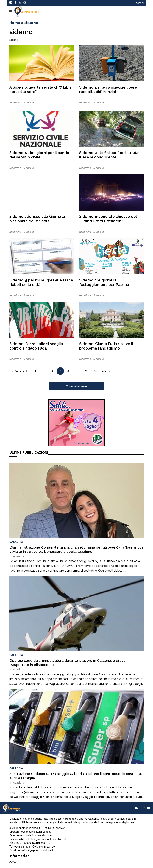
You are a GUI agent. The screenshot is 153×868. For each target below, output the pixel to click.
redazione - (16, 102)
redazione (18, 556)
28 (85, 371)
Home (14, 22)
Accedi (140, 3)
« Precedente (20, 371)
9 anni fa (29, 102)
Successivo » (102, 371)
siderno (31, 22)
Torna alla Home (76, 386)
